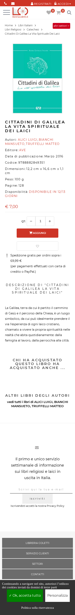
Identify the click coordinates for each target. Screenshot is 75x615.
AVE (22, 150)
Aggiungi (39, 233)
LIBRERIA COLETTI (37, 543)
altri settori (61, 25)
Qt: (23, 221)
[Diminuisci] (31, 221)
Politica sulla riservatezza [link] (37, 607)
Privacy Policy (55, 505)
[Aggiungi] (50, 221)
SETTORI (37, 563)
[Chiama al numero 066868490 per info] (5, 2)
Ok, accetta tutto (26, 595)
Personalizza (57, 595)
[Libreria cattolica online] (20, 12)
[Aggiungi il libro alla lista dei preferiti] (37, 246)
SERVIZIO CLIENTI (37, 553)
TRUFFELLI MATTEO (48, 406)
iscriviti (37, 498)
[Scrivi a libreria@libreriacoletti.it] (12, 2)
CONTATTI (37, 574)
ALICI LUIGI (43, 402)
